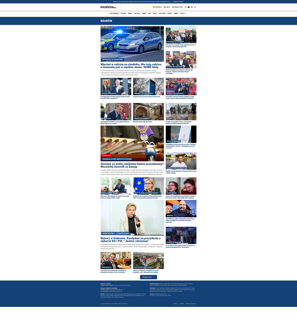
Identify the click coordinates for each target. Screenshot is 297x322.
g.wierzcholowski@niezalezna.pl (122, 285)
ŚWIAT (130, 13)
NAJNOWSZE (114, 13)
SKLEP (168, 7)
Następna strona (147, 277)
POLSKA (123, 13)
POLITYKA (162, 13)
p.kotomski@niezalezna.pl (115, 291)
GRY (149, 13)
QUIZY (155, 13)
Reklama (182, 303)
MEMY (144, 13)
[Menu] (195, 7)
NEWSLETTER (178, 7)
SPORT (169, 13)
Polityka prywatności (191, 303)
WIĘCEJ (182, 13)
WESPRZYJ (158, 7)
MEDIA (176, 13)
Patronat (175, 303)
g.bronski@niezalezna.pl (116, 289)
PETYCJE (137, 13)
